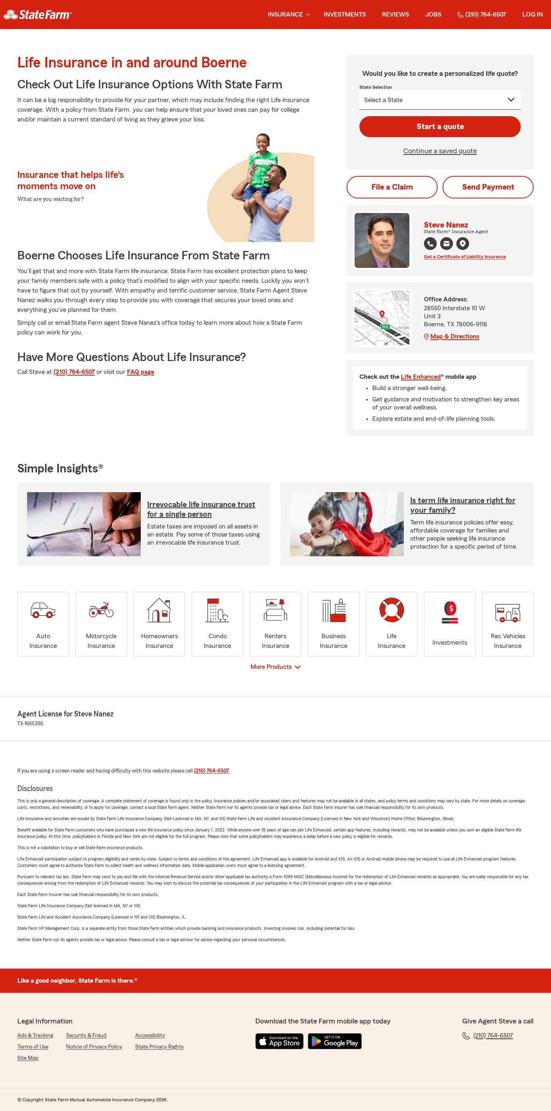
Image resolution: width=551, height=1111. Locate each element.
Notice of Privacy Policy (94, 1047)
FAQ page (140, 372)
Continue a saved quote (440, 151)
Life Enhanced (421, 377)
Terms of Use (32, 1047)
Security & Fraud (86, 1035)
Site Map (28, 1058)
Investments (345, 14)
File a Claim (392, 187)
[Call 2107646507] (430, 243)
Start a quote (440, 127)
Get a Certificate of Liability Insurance (465, 256)
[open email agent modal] (446, 244)
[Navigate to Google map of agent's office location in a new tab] (462, 243)
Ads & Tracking (35, 1035)
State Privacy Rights (159, 1047)
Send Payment (488, 187)
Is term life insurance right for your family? (463, 505)
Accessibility (150, 1035)
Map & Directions (454, 336)
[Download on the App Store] (279, 1041)
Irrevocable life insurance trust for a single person (201, 509)
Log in (532, 14)
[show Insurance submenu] (306, 15)
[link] (37, 14)
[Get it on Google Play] (335, 1041)
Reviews (395, 14)
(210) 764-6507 (485, 14)
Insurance (285, 14)
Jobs (433, 14)
